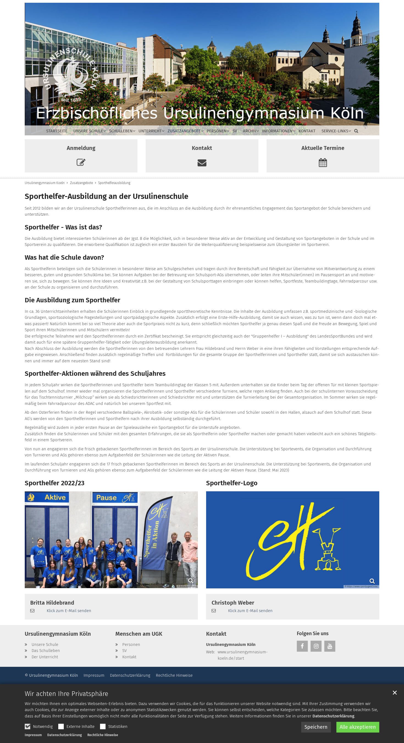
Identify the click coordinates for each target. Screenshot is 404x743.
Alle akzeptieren (358, 727)
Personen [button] (216, 130)
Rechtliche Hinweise (102, 735)
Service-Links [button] (335, 130)
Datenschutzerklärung (333, 716)
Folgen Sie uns (313, 633)
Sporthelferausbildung (114, 183)
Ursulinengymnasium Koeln (45, 183)
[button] (354, 132)
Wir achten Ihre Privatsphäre (66, 694)
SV (235, 130)
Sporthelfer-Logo (232, 483)
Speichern (316, 727)
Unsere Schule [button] (88, 130)
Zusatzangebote (81, 183)
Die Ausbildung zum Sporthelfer (72, 300)
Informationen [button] (277, 130)
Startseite (56, 130)
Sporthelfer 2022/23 (54, 483)
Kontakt (307, 130)
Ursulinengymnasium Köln (58, 633)
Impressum (33, 735)
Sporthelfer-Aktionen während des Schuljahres (95, 373)
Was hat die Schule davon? (64, 257)
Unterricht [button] (150, 130)
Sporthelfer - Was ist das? (63, 227)
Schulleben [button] (120, 130)
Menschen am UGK (138, 633)
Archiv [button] (249, 130)
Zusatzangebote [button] (184, 130)
